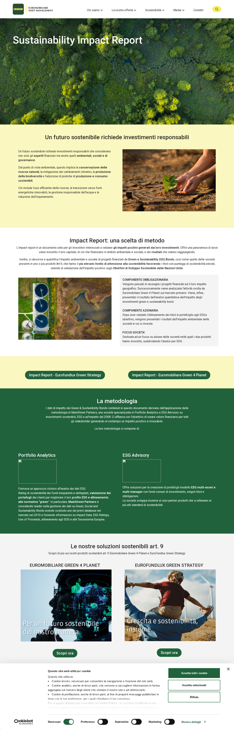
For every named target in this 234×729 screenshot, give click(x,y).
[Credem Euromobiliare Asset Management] (47, 9)
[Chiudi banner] (228, 669)
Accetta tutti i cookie (194, 673)
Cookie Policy (107, 703)
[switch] (103, 722)
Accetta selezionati (194, 685)
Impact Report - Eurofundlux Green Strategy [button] (65, 375)
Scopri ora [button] (64, 653)
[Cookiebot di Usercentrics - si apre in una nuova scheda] (24, 722)
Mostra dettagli (191, 721)
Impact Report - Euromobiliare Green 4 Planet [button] (169, 375)
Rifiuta (194, 697)
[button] (96, 10)
